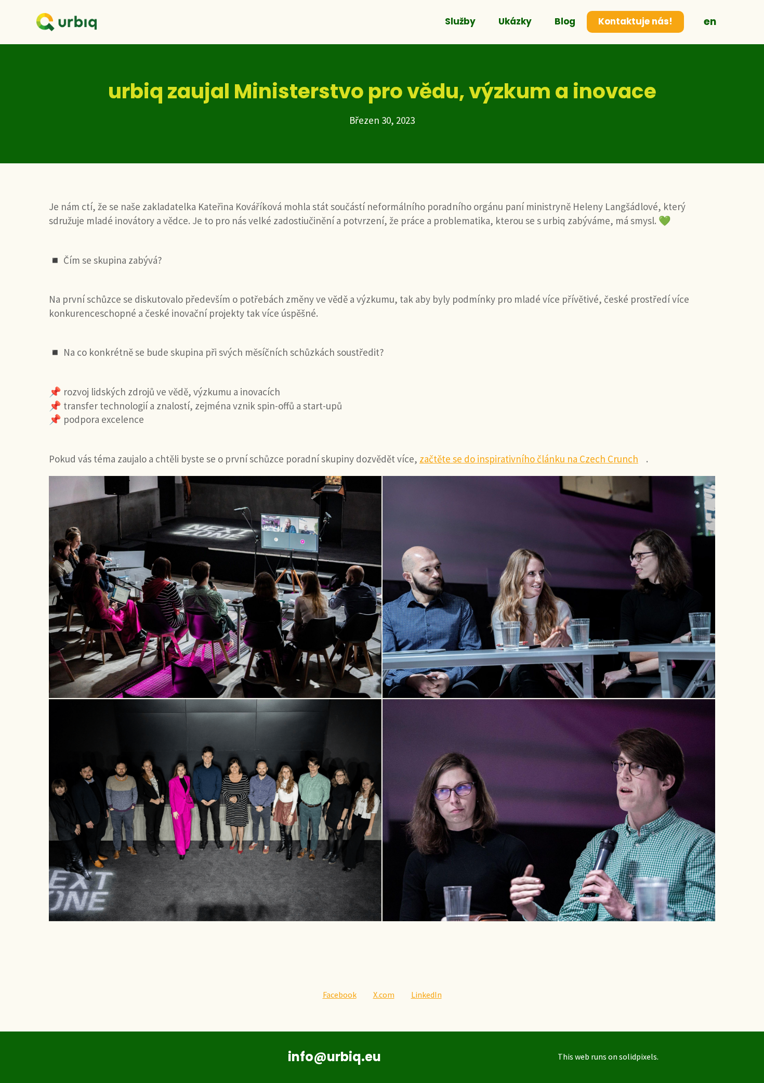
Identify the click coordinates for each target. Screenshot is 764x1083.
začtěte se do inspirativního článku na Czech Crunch (528, 459)
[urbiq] (66, 22)
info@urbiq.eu (334, 1056)
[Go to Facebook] (154, 1057)
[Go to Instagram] (186, 1057)
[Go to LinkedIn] (122, 1057)
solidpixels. (638, 1056)
